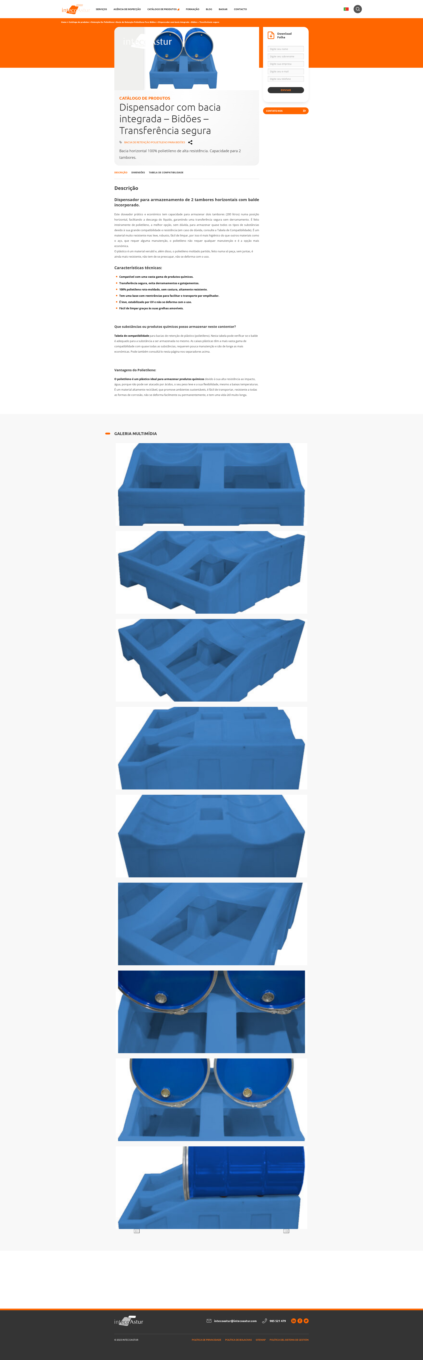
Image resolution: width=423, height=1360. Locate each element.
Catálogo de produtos (79, 22)
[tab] (120, 172)
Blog (209, 9)
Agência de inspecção (127, 9)
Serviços (101, 9)
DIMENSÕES (138, 172)
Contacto (240, 9)
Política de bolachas (238, 1339)
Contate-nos (274, 110)
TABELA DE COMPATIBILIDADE (166, 172)
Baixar (223, 9)
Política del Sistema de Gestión (289, 1339)
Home (64, 22)
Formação (192, 9)
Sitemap (261, 1339)
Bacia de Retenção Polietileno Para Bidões (136, 22)
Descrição (120, 172)
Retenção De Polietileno (102, 22)
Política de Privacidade (206, 1339)
